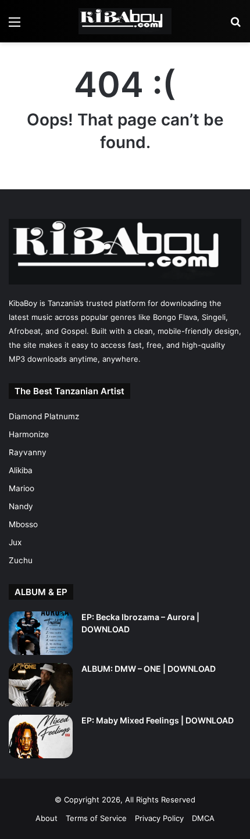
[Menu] (14, 26)
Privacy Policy (159, 818)
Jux (15, 542)
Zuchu (21, 560)
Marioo (21, 488)
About (46, 818)
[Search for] (235, 26)
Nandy (21, 506)
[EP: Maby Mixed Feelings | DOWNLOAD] (41, 736)
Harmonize (29, 434)
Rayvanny (28, 452)
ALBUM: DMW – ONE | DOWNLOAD (148, 669)
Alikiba (21, 470)
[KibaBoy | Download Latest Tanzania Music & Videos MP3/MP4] (125, 21)
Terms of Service (96, 818)
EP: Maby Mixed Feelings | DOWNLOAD (157, 720)
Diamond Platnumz (44, 416)
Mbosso (23, 524)
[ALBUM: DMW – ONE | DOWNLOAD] (41, 685)
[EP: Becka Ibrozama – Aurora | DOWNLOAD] (41, 633)
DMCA (203, 818)
